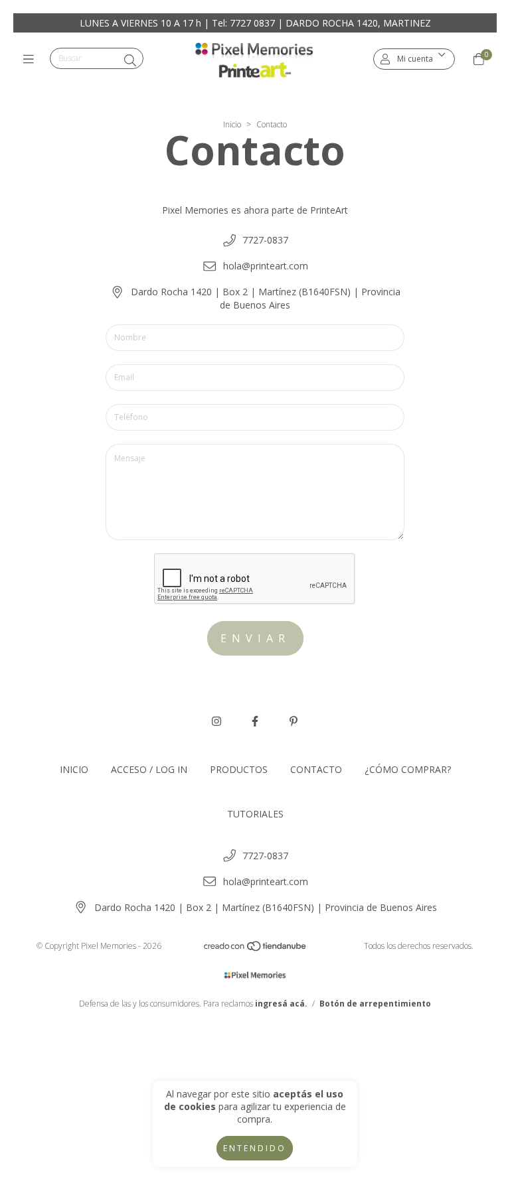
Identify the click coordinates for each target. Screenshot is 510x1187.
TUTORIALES (255, 813)
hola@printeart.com (265, 265)
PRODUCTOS (239, 769)
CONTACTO (316, 769)
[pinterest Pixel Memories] (293, 721)
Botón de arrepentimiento (375, 1003)
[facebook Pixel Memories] (255, 721)
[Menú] (31, 59)
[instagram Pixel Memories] (216, 721)
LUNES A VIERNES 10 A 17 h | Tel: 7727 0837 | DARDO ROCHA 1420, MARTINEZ (255, 23)
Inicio (232, 124)
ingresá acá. (281, 1003)
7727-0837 (265, 240)
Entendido (254, 1148)
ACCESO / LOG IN (149, 769)
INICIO (74, 769)
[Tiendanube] (256, 949)
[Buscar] (130, 60)
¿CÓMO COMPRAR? (408, 769)
